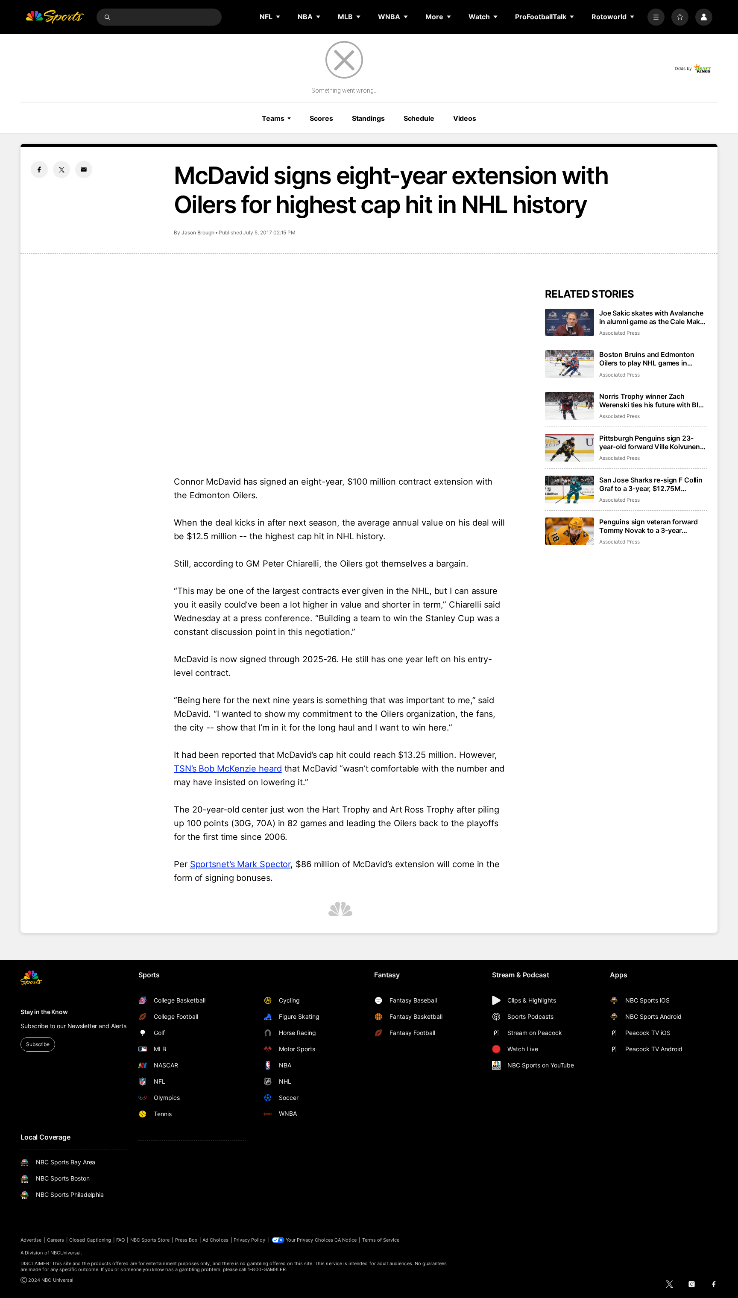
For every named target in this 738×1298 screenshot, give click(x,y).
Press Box (186, 1240)
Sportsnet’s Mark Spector (240, 864)
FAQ (120, 1240)
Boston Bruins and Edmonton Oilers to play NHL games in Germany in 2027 (646, 358)
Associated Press (619, 333)
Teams (273, 118)
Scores (321, 118)
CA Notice (345, 1240)
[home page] (55, 17)
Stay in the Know (44, 1011)
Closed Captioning (90, 1240)
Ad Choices (215, 1240)
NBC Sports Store (150, 1240)
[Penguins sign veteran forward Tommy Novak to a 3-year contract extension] (569, 531)
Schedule (419, 118)
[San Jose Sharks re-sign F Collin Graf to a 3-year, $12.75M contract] (569, 489)
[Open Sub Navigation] (278, 17)
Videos (464, 118)
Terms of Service (381, 1240)
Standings (368, 118)
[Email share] (83, 169)
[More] (656, 17)
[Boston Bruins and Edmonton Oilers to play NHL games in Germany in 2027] (569, 364)
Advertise (31, 1240)
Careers (55, 1240)
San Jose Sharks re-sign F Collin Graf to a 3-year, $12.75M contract (651, 484)
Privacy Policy (249, 1240)
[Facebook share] (39, 169)
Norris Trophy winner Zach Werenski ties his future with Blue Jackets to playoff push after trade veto (652, 400)
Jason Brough (198, 232)
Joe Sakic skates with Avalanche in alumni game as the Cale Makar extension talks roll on (652, 317)
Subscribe (38, 1044)
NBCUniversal (65, 1253)
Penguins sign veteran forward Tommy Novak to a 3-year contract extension (648, 526)
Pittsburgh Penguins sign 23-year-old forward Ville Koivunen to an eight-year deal (649, 442)
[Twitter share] (61, 169)
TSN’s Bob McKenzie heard (228, 768)
